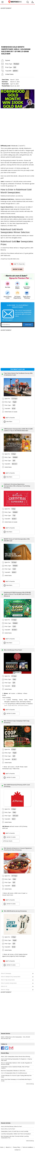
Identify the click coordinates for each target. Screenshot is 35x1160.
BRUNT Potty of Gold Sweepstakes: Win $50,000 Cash (17, 540)
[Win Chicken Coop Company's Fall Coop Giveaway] (17, 747)
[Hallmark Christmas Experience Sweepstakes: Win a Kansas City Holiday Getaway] (17, 506)
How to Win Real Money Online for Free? (11, 1126)
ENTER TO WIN (10, 713)
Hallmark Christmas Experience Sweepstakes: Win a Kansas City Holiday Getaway (17, 486)
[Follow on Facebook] (2, 1048)
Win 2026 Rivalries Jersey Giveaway (15, 911)
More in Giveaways (6, 973)
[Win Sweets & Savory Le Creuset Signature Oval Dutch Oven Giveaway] (17, 873)
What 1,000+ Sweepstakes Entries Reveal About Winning (15, 1056)
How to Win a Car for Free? (8, 1129)
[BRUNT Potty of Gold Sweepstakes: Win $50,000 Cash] (17, 559)
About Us (8, 1147)
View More (9, 421)
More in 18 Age (5, 989)
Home (2, 1147)
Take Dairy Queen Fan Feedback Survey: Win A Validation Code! (18, 374)
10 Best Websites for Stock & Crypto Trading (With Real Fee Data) (16, 1076)
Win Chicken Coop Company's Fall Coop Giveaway (16, 721)
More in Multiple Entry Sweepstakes (10, 976)
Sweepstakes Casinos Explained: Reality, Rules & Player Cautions (15, 1067)
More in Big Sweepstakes (8, 980)
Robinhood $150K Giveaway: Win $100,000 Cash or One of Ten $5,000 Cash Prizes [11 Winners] (17, 594)
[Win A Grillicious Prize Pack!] (17, 673)
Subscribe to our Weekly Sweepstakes (17, 306)
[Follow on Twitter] (6, 1048)
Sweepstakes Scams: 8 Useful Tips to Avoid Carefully (14, 1131)
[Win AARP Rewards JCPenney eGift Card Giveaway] (17, 806)
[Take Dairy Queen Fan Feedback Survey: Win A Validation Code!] (17, 396)
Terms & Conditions (27, 1147)
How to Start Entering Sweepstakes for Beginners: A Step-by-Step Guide (16, 1059)
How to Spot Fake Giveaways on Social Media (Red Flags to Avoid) (16, 1080)
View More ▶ (30, 1084)
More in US (4, 986)
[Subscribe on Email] (10, 1048)
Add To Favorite (19, 264)
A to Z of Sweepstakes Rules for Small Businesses (14, 1073)
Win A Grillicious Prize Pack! (13, 650)
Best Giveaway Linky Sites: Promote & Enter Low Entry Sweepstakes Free (15, 1137)
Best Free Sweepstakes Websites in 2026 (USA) (13, 1070)
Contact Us (17, 1150)
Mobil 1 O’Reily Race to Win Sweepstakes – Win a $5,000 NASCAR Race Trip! (15, 1037)
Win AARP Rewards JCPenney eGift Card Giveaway (17, 785)
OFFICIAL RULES (7, 841)
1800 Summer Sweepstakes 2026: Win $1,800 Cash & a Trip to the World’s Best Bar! (18, 429)
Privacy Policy (16, 1147)
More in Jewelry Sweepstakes (9, 983)
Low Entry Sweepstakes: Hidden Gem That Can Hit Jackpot (16, 1133)
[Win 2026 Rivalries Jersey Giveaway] (17, 934)
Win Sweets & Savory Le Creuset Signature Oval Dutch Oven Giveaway (18, 849)
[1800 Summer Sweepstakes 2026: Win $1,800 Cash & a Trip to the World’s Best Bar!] (17, 451)
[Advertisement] (17, 26)
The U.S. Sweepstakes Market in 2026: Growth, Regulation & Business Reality (16, 1063)
